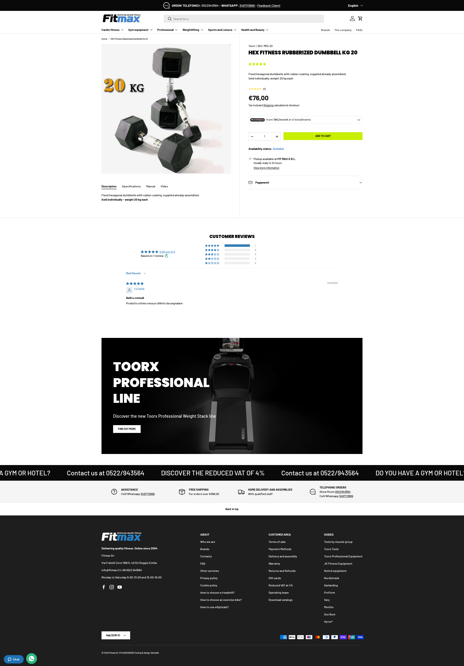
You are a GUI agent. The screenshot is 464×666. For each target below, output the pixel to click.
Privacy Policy (223, 355)
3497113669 (247, 5)
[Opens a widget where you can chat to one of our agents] (14, 659)
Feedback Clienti (268, 5)
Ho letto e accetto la (212, 355)
